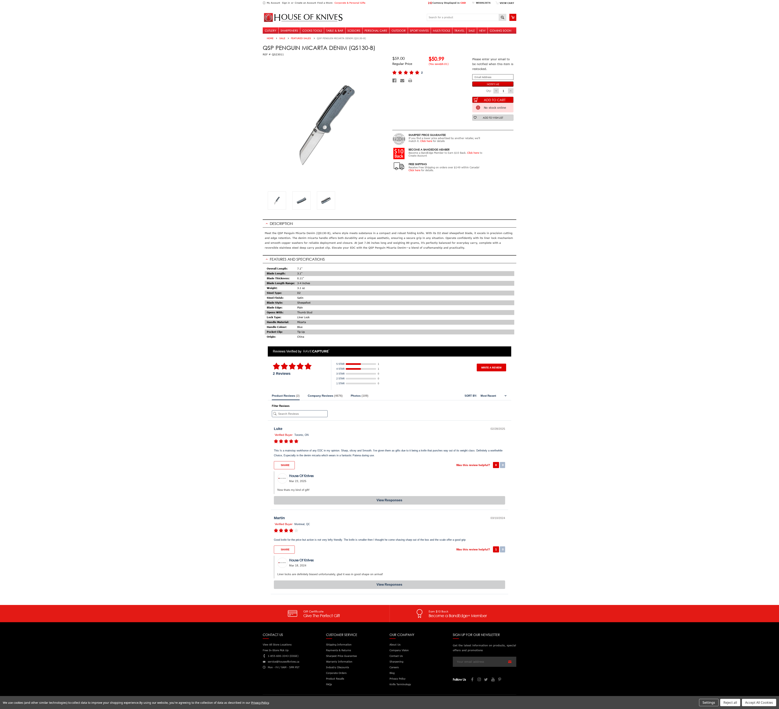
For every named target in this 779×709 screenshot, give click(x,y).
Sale (472, 30)
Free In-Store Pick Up (275, 650)
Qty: (488, 90)
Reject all (730, 702)
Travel (459, 30)
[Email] (402, 80)
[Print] (410, 80)
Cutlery (270, 30)
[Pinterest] (500, 679)
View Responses (389, 500)
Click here (426, 141)
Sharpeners (289, 30)
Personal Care (376, 30)
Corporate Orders (336, 673)
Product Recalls (335, 678)
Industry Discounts (337, 667)
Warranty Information (339, 661)
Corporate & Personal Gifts (350, 2)
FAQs (329, 684)
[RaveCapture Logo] (315, 351)
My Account (273, 2)
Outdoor (399, 30)
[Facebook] (394, 80)
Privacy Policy (260, 703)
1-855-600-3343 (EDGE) (283, 655)
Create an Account (305, 2)
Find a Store (324, 2)
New (482, 30)
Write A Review (491, 367)
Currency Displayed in (448, 2)
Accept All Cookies (759, 702)
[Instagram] (479, 679)
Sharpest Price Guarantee (341, 655)
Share (284, 465)
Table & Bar (334, 30)
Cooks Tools (312, 30)
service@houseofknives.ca (283, 661)
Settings (709, 702)
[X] (486, 679)
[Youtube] (493, 679)
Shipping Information (339, 644)
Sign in (286, 2)
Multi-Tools (441, 30)
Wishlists (483, 2)
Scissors (354, 30)
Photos (359, 395)
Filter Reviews (280, 405)
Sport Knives (419, 30)
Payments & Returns (338, 650)
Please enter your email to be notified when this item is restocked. (492, 64)
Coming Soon (500, 30)
